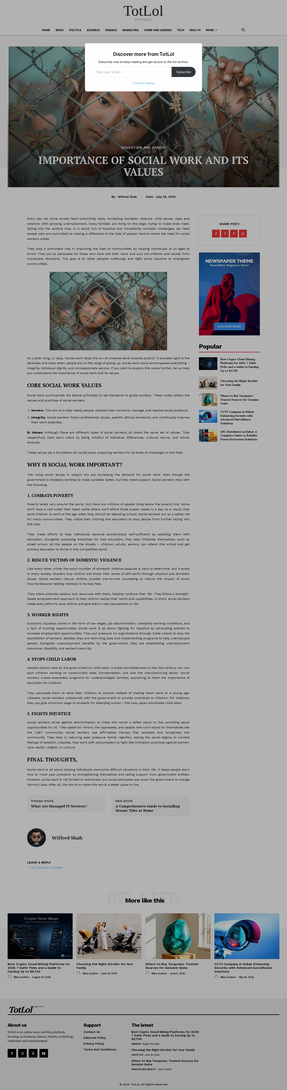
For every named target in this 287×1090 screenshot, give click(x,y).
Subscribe (183, 72)
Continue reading (143, 83)
